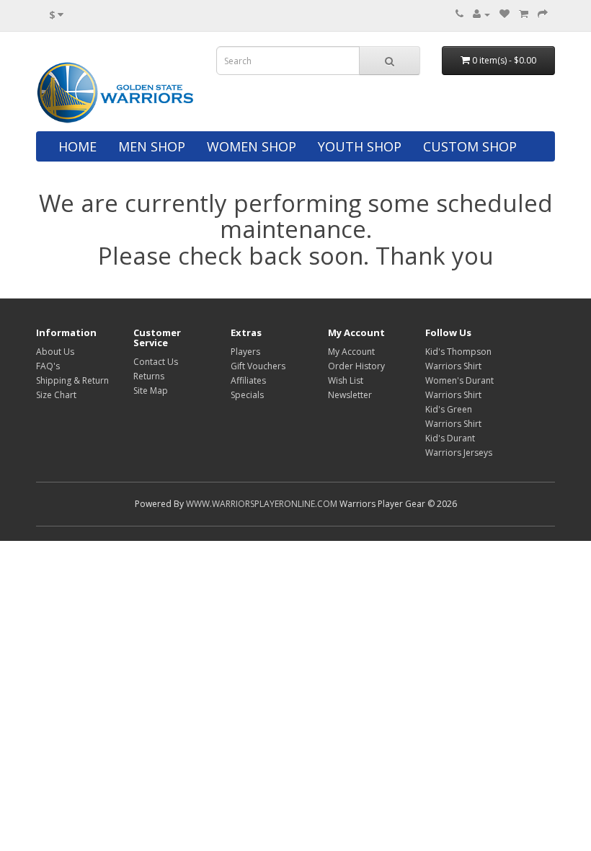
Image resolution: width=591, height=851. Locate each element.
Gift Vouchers (258, 366)
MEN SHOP (151, 146)
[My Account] (481, 14)
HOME (77, 146)
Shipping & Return (72, 380)
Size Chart (56, 395)
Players (245, 351)
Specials (247, 395)
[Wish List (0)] (504, 14)
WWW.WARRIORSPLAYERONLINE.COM (261, 504)
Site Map (150, 390)
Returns (148, 376)
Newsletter (350, 395)
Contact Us (155, 362)
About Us (55, 351)
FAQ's (48, 366)
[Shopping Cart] (523, 14)
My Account (351, 351)
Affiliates (248, 380)
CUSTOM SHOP (470, 146)
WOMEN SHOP (251, 146)
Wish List (345, 380)
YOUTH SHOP (359, 146)
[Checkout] (543, 14)
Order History (356, 366)
